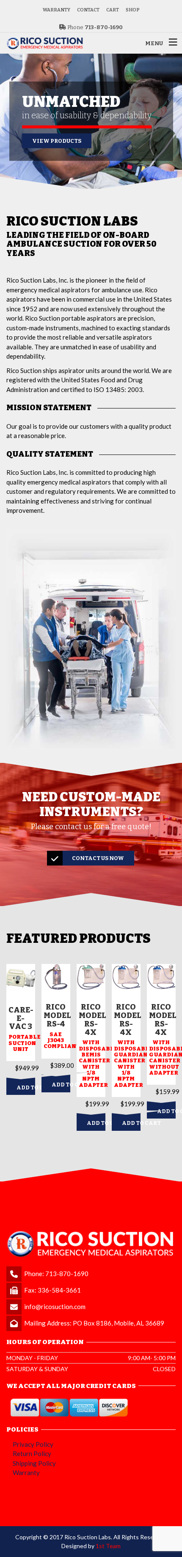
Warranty (56, 10)
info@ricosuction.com (54, 1306)
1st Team (108, 1545)
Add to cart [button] (26, 1087)
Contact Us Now (98, 858)
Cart (112, 10)
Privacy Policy (33, 1444)
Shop (133, 10)
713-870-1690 (66, 1273)
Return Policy (32, 1453)
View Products (56, 141)
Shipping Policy (34, 1463)
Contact (88, 10)
